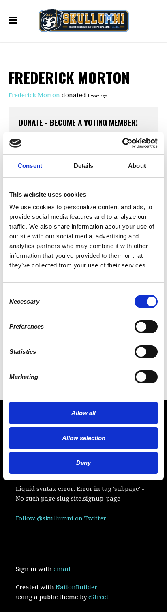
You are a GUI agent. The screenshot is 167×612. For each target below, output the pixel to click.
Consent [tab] (30, 165)
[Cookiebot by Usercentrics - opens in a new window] (122, 143)
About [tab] (137, 165)
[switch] (134, 326)
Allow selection (83, 437)
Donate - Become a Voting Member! (78, 122)
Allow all (83, 412)
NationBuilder (76, 587)
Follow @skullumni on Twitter (61, 518)
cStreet (98, 597)
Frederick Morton (34, 95)
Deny (83, 462)
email (62, 569)
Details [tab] (84, 165)
